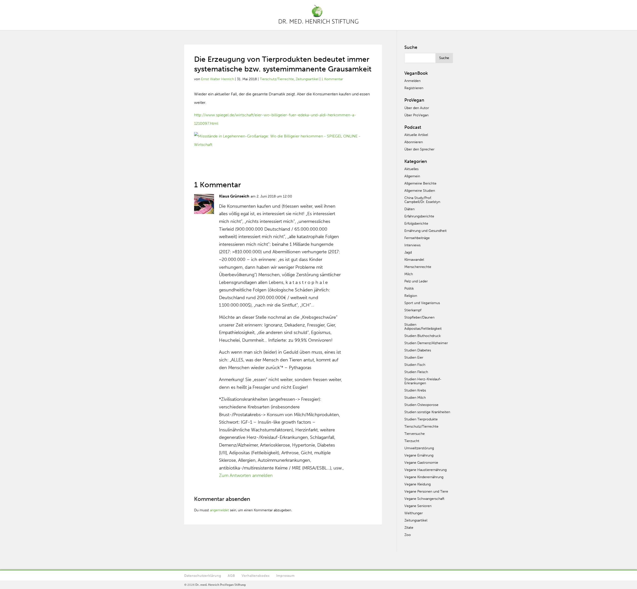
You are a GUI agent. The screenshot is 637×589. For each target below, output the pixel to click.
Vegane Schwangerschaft (424, 499)
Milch (408, 274)
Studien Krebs (415, 390)
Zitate (408, 527)
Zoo (407, 535)
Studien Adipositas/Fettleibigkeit (423, 327)
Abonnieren (413, 142)
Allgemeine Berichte (420, 183)
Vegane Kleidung (417, 484)
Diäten (409, 209)
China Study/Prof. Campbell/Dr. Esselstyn (422, 200)
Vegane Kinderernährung (423, 477)
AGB (231, 576)
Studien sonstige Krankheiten (427, 412)
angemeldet (219, 510)
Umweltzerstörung (419, 448)
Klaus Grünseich (234, 196)
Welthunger (413, 513)
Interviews (412, 245)
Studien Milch (415, 397)
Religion (410, 296)
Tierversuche (414, 434)
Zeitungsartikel (307, 79)
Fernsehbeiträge (417, 238)
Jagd (408, 252)
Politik (409, 288)
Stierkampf (412, 310)
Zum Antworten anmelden (246, 475)
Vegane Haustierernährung (425, 470)
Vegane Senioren (417, 506)
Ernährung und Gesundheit (425, 231)
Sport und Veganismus (422, 303)
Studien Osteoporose (421, 405)
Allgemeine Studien (419, 191)
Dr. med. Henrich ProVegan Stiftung (220, 585)
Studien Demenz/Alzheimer (426, 343)
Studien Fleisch (416, 372)
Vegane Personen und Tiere (426, 491)
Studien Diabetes (417, 350)
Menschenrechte (417, 267)
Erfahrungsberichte (419, 216)
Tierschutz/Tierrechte (277, 79)
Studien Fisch (414, 365)
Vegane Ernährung (418, 455)
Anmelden (412, 81)
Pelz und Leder (416, 281)
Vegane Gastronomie (421, 462)
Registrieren (413, 88)
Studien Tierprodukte (421, 419)
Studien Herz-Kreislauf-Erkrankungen (422, 381)
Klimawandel (414, 260)
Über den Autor (416, 108)
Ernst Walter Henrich (217, 79)
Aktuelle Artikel (416, 135)
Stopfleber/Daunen (419, 317)
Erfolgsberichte (416, 223)
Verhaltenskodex (255, 576)
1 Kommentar (332, 79)
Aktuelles (411, 169)
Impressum (285, 576)
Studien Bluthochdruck (422, 336)
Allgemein (412, 176)
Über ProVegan (416, 115)
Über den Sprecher (419, 149)
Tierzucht (411, 441)
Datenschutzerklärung (202, 576)
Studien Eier (413, 357)
